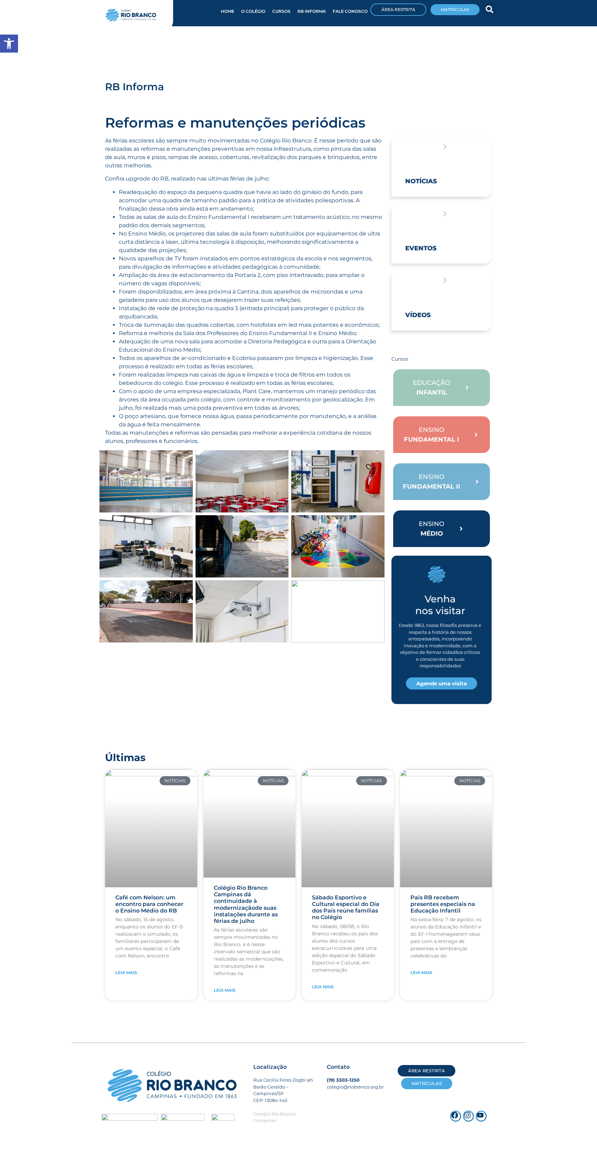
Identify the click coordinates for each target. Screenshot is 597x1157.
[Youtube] (481, 1116)
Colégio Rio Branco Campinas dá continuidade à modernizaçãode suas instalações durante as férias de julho (246, 904)
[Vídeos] (445, 280)
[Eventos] (445, 214)
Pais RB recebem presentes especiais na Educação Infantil (442, 904)
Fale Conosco (350, 11)
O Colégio (253, 11)
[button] (489, 9)
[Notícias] (445, 147)
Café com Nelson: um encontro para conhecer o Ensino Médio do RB (149, 904)
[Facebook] (455, 1116)
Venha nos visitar (440, 605)
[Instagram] (468, 1116)
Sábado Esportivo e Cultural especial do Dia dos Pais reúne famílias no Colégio (345, 907)
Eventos (421, 248)
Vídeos (418, 315)
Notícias (421, 181)
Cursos (281, 11)
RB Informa (311, 11)
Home (227, 11)
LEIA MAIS (126, 972)
